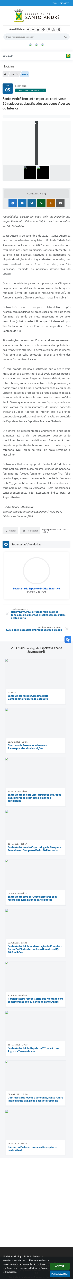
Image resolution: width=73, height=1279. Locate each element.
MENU (9, 56)
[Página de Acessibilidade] (59, 29)
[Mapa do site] (54, 29)
